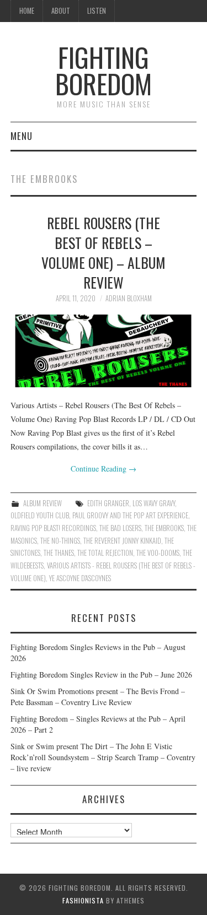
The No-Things (60, 540)
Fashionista (83, 900)
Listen (96, 11)
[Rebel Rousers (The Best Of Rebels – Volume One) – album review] (103, 351)
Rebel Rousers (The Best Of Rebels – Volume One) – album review (103, 252)
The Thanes (59, 553)
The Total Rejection (105, 553)
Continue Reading (103, 468)
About (60, 11)
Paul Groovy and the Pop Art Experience (130, 515)
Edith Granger (108, 503)
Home (26, 11)
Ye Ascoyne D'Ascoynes (80, 578)
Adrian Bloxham (128, 298)
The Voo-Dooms (157, 553)
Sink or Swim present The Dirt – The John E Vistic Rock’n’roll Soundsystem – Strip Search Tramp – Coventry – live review (102, 757)
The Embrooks (164, 528)
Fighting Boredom (103, 70)
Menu (21, 136)
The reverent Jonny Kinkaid (122, 540)
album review (42, 503)
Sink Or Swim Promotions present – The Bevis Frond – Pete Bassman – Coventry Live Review (97, 696)
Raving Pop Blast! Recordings (53, 528)
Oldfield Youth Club (39, 515)
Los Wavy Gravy (153, 503)
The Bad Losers (120, 528)
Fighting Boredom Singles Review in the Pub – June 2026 (101, 674)
